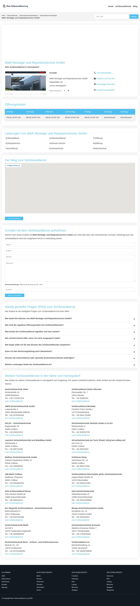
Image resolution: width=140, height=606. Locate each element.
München (75, 587)
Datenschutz (6, 579)
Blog (135, 6)
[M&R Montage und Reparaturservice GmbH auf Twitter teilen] (69, 91)
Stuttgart (75, 590)
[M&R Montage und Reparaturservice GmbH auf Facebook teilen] (65, 91)
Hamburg (75, 579)
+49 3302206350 (103, 73)
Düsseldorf (40, 587)
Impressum (5, 581)
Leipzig (74, 584)
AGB (3, 576)
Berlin (39, 576)
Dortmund (40, 581)
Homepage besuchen (105, 84)
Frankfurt (75, 576)
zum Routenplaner (14, 218)
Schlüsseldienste (123, 6)
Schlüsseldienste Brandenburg (28, 15)
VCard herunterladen (105, 90)
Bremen (39, 579)
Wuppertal (110, 590)
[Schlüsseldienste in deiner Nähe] (15, 6)
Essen (39, 590)
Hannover (110, 576)
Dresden (40, 584)
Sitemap (4, 587)
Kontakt (4, 584)
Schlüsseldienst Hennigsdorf (48, 15)
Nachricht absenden (15, 295)
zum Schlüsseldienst (14, 401)
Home (111, 6)
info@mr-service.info (105, 78)
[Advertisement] (70, 44)
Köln (73, 581)
